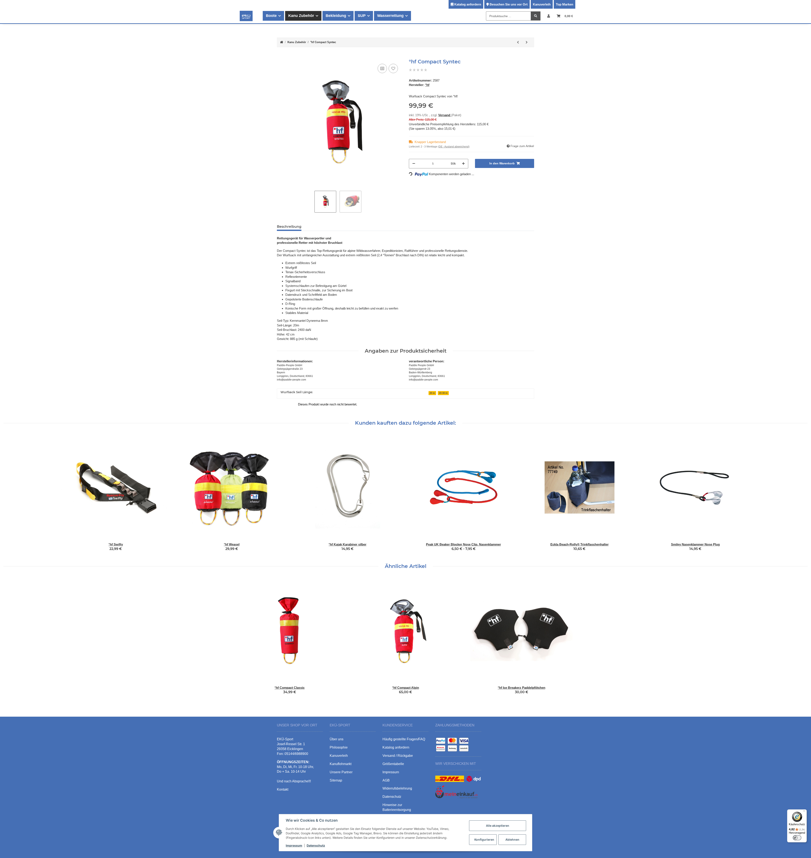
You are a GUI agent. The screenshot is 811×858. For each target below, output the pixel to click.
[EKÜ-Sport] (246, 16)
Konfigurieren (484, 839)
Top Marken (564, 4)
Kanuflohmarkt (340, 764)
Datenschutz (316, 845)
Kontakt (282, 789)
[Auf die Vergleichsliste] (382, 68)
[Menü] (804, 811)
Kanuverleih (542, 4)
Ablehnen (512, 839)
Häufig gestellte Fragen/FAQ (403, 739)
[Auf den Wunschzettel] (393, 68)
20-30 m (443, 393)
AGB (386, 780)
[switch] (797, 837)
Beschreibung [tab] (289, 227)
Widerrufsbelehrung (397, 788)
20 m (432, 393)
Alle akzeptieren (497, 825)
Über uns (336, 739)
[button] (548, 16)
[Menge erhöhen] (463, 163)
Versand (444, 115)
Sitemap (336, 780)
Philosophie (339, 747)
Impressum (294, 845)
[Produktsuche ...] (535, 16)
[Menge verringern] (413, 163)
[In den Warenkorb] (280, 56)
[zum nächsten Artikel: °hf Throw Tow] (526, 42)
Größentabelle (393, 764)
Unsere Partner (341, 772)
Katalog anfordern (467, 4)
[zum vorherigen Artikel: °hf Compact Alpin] (518, 42)
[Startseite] (281, 42)
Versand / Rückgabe (397, 755)
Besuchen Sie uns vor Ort (509, 4)
